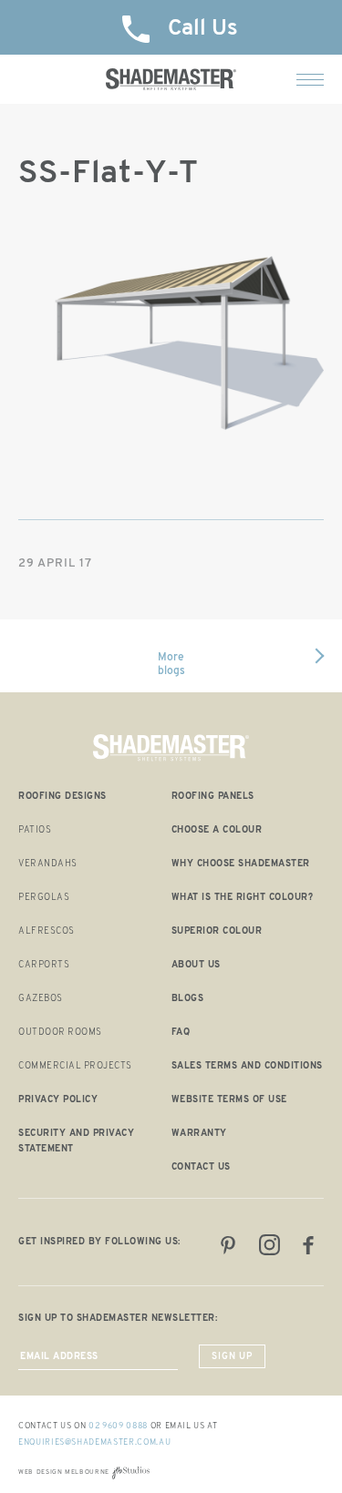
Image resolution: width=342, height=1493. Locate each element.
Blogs (187, 999)
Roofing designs (62, 797)
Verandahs (48, 864)
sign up (232, 1357)
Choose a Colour (217, 830)
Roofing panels (212, 797)
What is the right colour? (242, 898)
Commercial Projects (75, 1066)
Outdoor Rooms (60, 1033)
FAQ (181, 1033)
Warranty (199, 1134)
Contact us (201, 1167)
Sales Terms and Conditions (247, 1066)
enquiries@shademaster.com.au (94, 1442)
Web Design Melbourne (63, 1472)
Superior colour (217, 931)
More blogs (171, 664)
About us (196, 965)
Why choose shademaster (240, 864)
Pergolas (43, 898)
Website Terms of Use (229, 1100)
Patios (34, 830)
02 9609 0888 (118, 1426)
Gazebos (40, 999)
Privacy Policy (58, 1100)
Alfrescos (46, 931)
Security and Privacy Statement (76, 1141)
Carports (43, 965)
